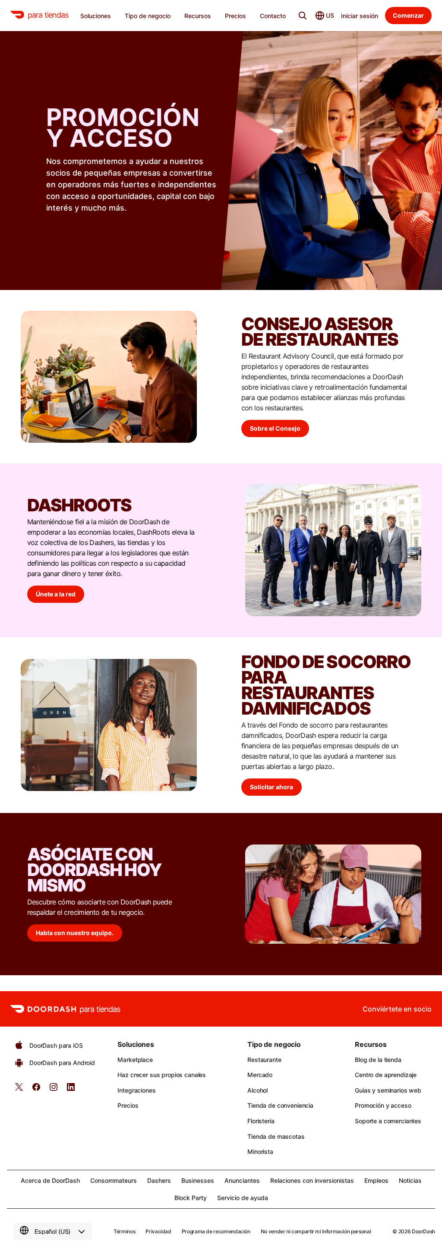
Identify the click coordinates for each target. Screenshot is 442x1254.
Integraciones (136, 1090)
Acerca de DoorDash (50, 1180)
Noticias (410, 1180)
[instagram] (53, 1089)
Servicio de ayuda (242, 1197)
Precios (127, 1105)
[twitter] (19, 1089)
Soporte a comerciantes (388, 1121)
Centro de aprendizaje (386, 1074)
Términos (124, 1231)
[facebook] (36, 1089)
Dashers (159, 1180)
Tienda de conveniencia (280, 1105)
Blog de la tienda (378, 1059)
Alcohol (257, 1090)
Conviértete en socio (397, 1009)
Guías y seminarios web (388, 1090)
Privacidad (158, 1231)
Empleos (376, 1180)
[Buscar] (302, 15)
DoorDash (423, 1231)
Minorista (260, 1151)
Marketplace (134, 1059)
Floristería (260, 1121)
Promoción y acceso (383, 1105)
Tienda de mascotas (275, 1136)
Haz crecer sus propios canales (161, 1074)
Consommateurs (113, 1180)
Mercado (259, 1074)
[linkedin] (71, 1089)
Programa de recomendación (216, 1231)
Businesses (197, 1180)
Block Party (190, 1197)
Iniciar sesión (359, 15)
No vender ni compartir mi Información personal (316, 1231)
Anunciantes (242, 1180)
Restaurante (264, 1059)
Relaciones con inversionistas (312, 1180)
